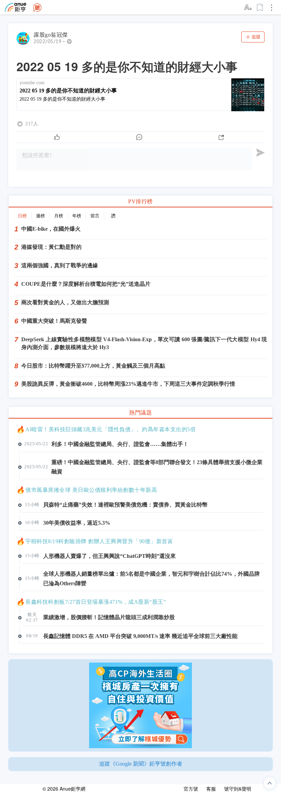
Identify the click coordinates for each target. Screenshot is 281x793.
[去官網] (15, 7)
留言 (94, 215)
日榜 (22, 215)
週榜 (40, 215)
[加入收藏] (260, 7)
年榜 (76, 215)
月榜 (58, 215)
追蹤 (256, 36)
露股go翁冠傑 (51, 35)
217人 (31, 124)
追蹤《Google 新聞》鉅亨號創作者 (140, 764)
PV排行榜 (140, 201)
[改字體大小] (248, 7)
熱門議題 (140, 412)
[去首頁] (37, 7)
